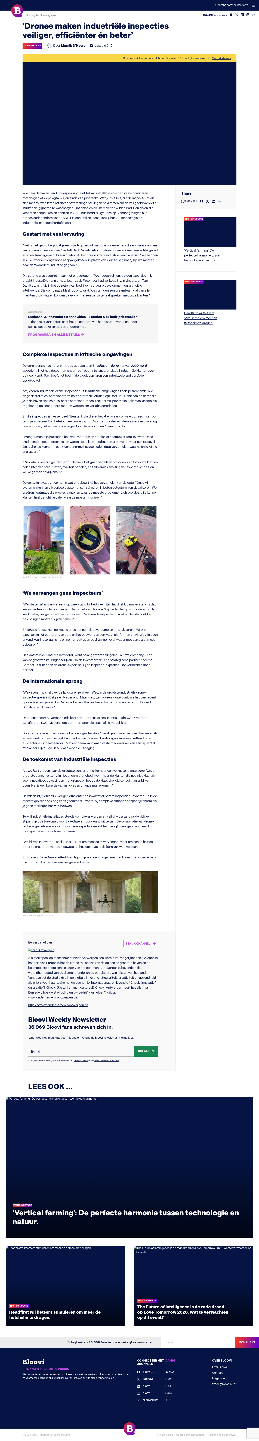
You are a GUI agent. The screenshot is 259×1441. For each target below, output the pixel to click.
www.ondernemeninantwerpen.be (52, 997)
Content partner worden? (231, 5)
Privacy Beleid (165, 1434)
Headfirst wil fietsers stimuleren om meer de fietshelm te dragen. (200, 318)
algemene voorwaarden (106, 1060)
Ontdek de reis (221, 58)
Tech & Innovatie (32, 46)
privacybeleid (81, 1060)
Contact (217, 1373)
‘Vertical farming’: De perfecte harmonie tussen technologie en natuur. (202, 255)
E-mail (35, 1051)
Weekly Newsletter (224, 1384)
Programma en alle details (54, 334)
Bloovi (35, 1434)
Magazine (218, 1378)
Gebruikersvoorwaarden (190, 1434)
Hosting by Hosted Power (222, 1434)
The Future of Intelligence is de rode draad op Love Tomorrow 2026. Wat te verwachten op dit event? (182, 1312)
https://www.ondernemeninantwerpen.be (58, 1005)
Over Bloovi (219, 1367)
